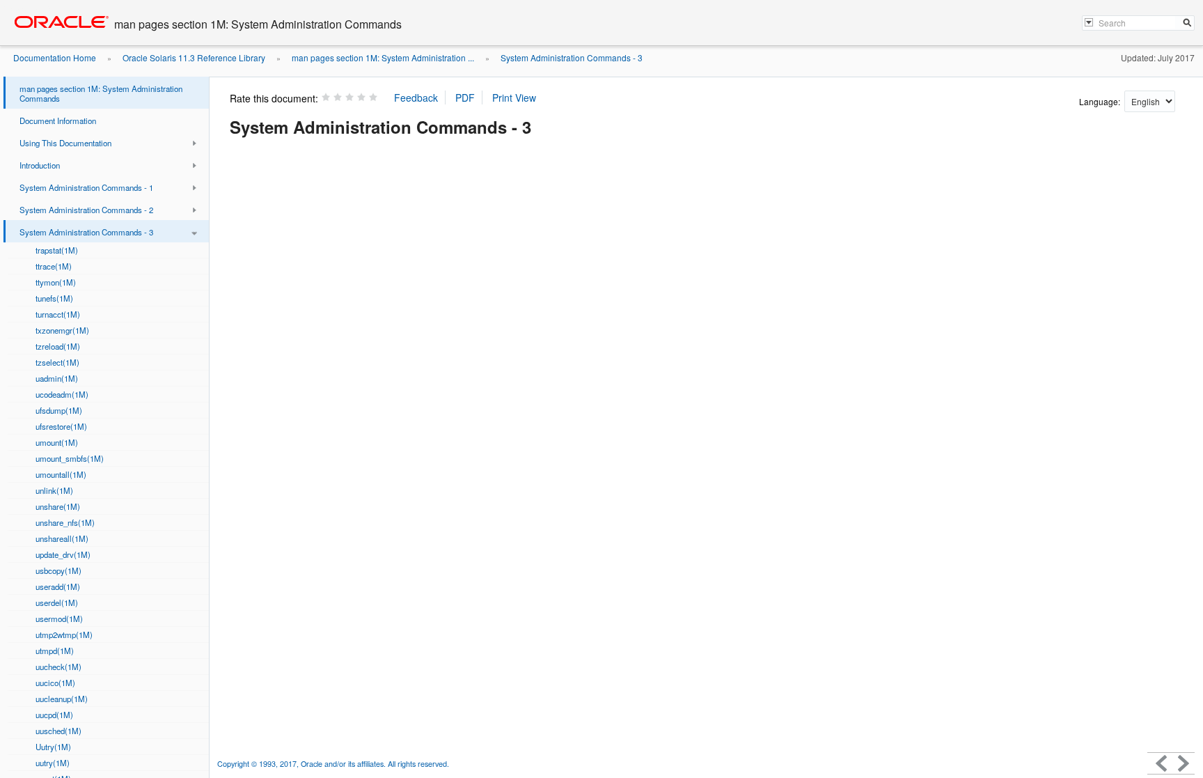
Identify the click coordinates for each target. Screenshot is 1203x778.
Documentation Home (54, 57)
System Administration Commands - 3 (572, 57)
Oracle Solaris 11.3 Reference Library (194, 57)
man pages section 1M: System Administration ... (383, 57)
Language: (1100, 101)
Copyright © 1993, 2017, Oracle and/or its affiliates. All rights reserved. (333, 763)
